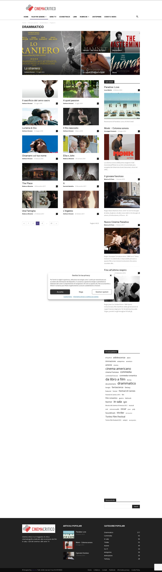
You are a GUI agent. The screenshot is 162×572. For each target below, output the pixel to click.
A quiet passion (71, 100)
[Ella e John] (81, 144)
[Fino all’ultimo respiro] (122, 289)
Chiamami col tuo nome (34, 155)
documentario (110, 384)
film (123, 395)
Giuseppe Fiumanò (110, 131)
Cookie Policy (68, 296)
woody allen (132, 420)
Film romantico (111, 398)
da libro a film (115, 379)
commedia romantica (128, 375)
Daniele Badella (68, 186)
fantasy (127, 387)
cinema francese (112, 372)
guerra (121, 398)
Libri (75, 17)
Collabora (97, 570)
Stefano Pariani (29, 72)
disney (129, 380)
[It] (81, 172)
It (64, 183)
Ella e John (68, 155)
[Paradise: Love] (122, 106)
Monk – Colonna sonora (116, 128)
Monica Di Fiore (109, 179)
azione (108, 365)
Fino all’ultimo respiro (115, 270)
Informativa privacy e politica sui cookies (85, 296)
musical (131, 405)
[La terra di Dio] (40, 116)
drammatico (126, 383)
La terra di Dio (29, 128)
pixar (129, 409)
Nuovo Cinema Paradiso (116, 222)
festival (115, 391)
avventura (129, 361)
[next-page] (56, 223)
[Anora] (125, 64)
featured (108, 391)
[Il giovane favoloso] (122, 195)
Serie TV (53, 17)
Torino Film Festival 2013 (113, 420)
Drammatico (44, 23)
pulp (133, 409)
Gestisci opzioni (102, 292)
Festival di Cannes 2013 (112, 395)
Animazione (110, 361)
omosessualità (114, 409)
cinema (116, 365)
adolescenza (119, 357)
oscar (123, 409)
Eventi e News (110, 17)
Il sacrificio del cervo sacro (36, 100)
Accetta (60, 292)
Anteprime (96, 17)
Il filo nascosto (70, 128)
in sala (118, 401)
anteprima (120, 361)
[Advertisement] (100, 8)
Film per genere (38, 17)
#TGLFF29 (108, 358)
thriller (120, 413)
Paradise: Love (111, 87)
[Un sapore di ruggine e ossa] (95, 64)
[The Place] (40, 172)
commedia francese (111, 376)
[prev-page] (24, 223)
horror (108, 402)
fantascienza (117, 387)
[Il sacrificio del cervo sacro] (40, 89)
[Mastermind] (125, 42)
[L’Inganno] (81, 199)
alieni (128, 358)
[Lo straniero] (51, 55)
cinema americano (118, 368)
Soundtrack (64, 17)
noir (106, 409)
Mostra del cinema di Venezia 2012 (116, 405)
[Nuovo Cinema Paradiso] (122, 241)
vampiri (125, 420)
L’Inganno (68, 211)
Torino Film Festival (115, 416)
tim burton (129, 413)
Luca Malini (108, 90)
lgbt (125, 402)
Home (26, 17)
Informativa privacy (123, 570)
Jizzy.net (34, 570)
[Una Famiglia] (40, 199)
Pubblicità (112, 570)
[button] (111, 275)
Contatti (104, 570)
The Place (27, 183)
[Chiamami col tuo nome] (40, 144)
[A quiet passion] (81, 89)
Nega (81, 292)
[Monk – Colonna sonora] (122, 147)
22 (51, 223)
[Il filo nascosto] (81, 116)
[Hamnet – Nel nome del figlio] (95, 42)
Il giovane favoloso (114, 176)
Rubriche (83, 17)
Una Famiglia (28, 211)
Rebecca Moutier (68, 158)
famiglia (107, 387)
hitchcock (128, 398)
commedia (126, 372)
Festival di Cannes (127, 391)
